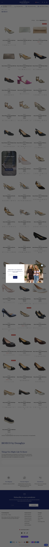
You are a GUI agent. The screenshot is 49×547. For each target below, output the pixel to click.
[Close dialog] (42, 265)
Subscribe (15, 277)
